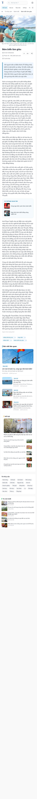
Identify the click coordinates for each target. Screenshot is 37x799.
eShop (25, 7)
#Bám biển (6, 340)
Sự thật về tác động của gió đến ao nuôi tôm (15, 452)
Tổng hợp (18, 491)
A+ (27, 53)
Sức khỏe (19, 488)
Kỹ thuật (13, 479)
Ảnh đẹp (30, 488)
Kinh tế (28, 482)
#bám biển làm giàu (19, 340)
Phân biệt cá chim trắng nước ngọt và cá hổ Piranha (14, 458)
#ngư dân (20, 337)
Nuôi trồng (5, 479)
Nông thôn (22, 485)
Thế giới (14, 485)
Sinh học (5, 488)
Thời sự (12, 491)
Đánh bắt (16, 11)
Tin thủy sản (8, 11)
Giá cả (11, 7)
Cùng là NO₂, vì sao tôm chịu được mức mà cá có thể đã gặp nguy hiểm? (14, 446)
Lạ (25, 488)
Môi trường (28, 479)
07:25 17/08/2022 (9, 53)
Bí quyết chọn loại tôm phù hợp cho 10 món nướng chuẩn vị (14, 464)
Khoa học (29, 485)
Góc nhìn (5, 491)
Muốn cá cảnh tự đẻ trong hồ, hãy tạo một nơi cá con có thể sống (21, 502)
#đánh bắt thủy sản (8, 337)
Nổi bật (5, 7)
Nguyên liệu (20, 482)
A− (24, 53)
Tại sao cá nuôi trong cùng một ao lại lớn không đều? (14, 440)
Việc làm (18, 7)
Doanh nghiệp (6, 485)
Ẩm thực (12, 488)
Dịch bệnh (20, 479)
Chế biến (12, 482)
